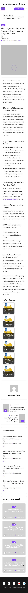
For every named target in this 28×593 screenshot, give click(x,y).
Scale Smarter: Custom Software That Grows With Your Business (14, 512)
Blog (3, 25)
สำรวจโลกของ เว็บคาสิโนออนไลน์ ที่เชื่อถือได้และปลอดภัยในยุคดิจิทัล (14, 468)
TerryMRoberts (5, 38)
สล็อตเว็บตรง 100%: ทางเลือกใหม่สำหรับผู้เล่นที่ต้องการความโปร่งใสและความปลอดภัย (14, 454)
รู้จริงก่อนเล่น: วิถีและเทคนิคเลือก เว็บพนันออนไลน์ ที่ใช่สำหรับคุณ (14, 565)
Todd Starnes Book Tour (14, 4)
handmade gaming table (11, 199)
